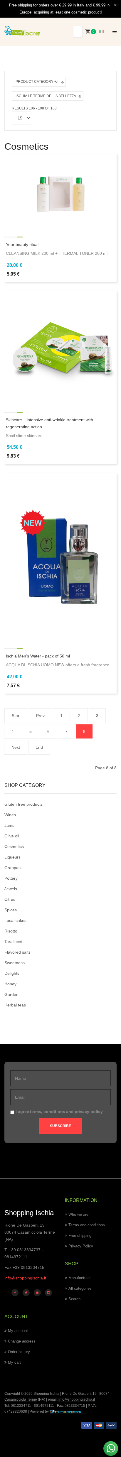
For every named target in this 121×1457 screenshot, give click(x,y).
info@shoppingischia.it (25, 1278)
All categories (80, 1288)
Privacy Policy (80, 1246)
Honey (10, 984)
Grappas (12, 867)
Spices (10, 910)
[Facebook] (15, 1292)
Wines (10, 814)
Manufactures (80, 1278)
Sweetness (14, 962)
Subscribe (60, 1126)
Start (16, 715)
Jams (9, 825)
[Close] (115, 5)
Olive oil (11, 836)
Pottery (11, 878)
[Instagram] (48, 1292)
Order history (19, 1352)
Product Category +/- (37, 82)
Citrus (9, 899)
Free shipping (79, 1235)
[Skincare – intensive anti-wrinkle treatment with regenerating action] (60, 346)
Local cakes (15, 920)
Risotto (10, 931)
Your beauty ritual (22, 244)
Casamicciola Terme (20, 1399)
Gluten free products (23, 804)
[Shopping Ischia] (22, 31)
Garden (11, 994)
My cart (14, 1362)
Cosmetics (14, 846)
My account (18, 1330)
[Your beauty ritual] (60, 190)
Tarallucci (13, 941)
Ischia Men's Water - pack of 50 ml (38, 656)
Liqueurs (12, 857)
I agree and (59, 1111)
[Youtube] (37, 1292)
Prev (40, 715)
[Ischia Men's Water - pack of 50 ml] (60, 555)
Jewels (10, 888)
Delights (11, 973)
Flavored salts (17, 952)
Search (74, 1299)
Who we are (78, 1214)
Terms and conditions (86, 1225)
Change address (22, 1341)
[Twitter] (26, 1292)
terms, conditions (47, 1111)
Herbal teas (15, 1005)
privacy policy (89, 1111)
